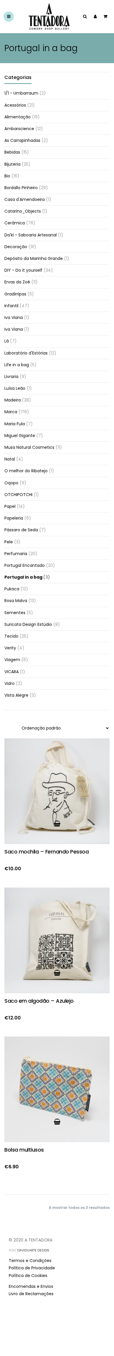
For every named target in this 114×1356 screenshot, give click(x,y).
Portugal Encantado (24, 565)
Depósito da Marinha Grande (33, 258)
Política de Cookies (28, 1275)
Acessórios (15, 105)
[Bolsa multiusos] (57, 1089)
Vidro (9, 683)
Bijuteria (12, 164)
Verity (10, 648)
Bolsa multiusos (24, 1149)
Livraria (11, 376)
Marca (10, 412)
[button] (57, 823)
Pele (8, 542)
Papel (9, 506)
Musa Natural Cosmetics (29, 447)
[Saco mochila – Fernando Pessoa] (57, 791)
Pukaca (11, 589)
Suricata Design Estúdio (28, 624)
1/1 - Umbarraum (21, 93)
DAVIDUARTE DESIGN (33, 1250)
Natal (9, 459)
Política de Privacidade (32, 1268)
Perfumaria (15, 554)
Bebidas (12, 152)
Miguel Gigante (19, 435)
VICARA (11, 672)
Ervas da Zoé (17, 282)
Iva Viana (13, 317)
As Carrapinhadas (22, 140)
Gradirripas (15, 294)
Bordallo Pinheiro (21, 188)
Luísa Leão (14, 388)
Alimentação (17, 117)
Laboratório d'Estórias (26, 353)
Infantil (11, 306)
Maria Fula (14, 424)
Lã (6, 341)
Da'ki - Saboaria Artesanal (30, 235)
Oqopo (11, 483)
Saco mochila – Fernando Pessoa (46, 851)
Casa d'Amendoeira (24, 199)
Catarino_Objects (22, 211)
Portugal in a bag (23, 577)
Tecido (11, 636)
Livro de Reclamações (31, 1294)
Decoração (15, 247)
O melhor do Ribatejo (26, 471)
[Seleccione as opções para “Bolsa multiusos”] (57, 1122)
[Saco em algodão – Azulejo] (57, 940)
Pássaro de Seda (21, 530)
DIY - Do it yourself (23, 270)
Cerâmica (14, 223)
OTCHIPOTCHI (18, 495)
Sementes (14, 613)
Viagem (12, 660)
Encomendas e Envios (31, 1286)
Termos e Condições (30, 1260)
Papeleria (13, 518)
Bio (7, 176)
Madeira (12, 400)
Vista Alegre (16, 695)
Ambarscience (19, 129)
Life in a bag (16, 365)
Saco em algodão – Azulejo (39, 1000)
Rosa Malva (15, 601)
